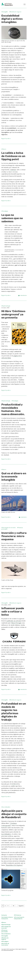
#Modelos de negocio (15, 12)
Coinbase (13, 170)
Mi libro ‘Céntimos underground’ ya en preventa (13, 314)
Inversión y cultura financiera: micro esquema (14, 536)
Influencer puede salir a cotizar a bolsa (12, 611)
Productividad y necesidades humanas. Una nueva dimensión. (13, 409)
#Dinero (3, 149)
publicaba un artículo (14, 621)
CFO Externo (17, 915)
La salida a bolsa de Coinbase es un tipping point (13, 156)
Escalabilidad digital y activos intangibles (12, 19)
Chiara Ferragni (16, 623)
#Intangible (4, 12)
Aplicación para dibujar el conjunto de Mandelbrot (14, 814)
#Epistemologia (5, 306)
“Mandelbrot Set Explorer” (14, 865)
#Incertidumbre (5, 807)
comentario (23, 517)
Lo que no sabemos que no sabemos (12, 218)
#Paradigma (4, 211)
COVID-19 (14, 784)
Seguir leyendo (5, 138)
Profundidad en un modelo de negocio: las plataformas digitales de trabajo (13, 711)
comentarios (23, 295)
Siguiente (21, 906)
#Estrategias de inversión (8, 527)
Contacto (4, 915)
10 (13, 906)
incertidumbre (6, 834)
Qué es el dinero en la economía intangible (13, 476)
